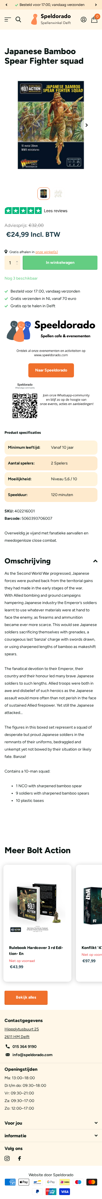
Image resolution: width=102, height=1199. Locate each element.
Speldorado (63, 1175)
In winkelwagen (60, 262)
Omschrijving (28, 560)
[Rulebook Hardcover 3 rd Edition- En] (37, 905)
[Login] (83, 19)
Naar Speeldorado (51, 370)
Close (51, 1123)
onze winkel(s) (46, 252)
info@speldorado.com (32, 1054)
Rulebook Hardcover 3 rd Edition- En (36, 950)
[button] (6, 4)
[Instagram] (7, 1158)
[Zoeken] (18, 19)
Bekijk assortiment (8, 19)
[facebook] (19, 1158)
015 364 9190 (24, 1046)
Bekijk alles (26, 997)
